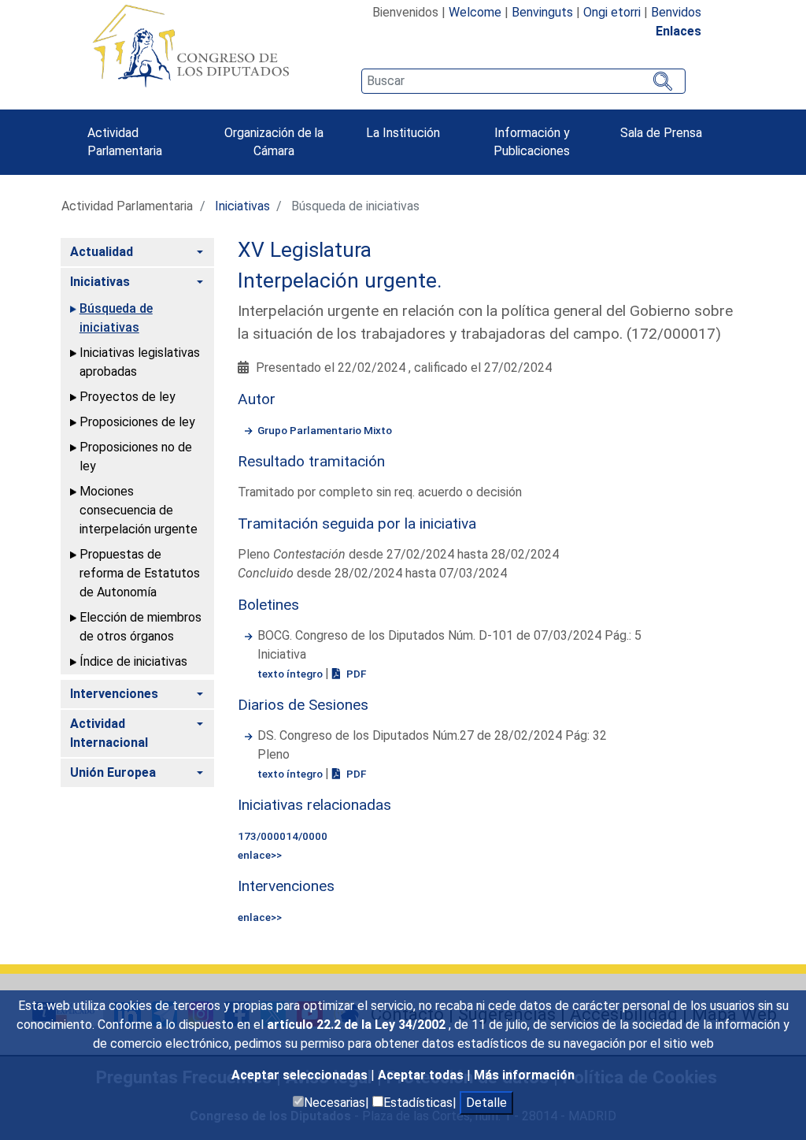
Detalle (486, 1102)
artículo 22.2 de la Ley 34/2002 (358, 1024)
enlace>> (260, 855)
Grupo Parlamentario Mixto (324, 430)
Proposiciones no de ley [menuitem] (135, 456)
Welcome (475, 12)
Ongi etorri (612, 12)
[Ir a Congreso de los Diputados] (190, 46)
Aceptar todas (422, 1075)
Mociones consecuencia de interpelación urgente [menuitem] (138, 510)
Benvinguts (542, 12)
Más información (524, 1075)
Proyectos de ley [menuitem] (127, 396)
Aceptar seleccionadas (301, 1075)
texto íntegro (291, 673)
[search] (523, 81)
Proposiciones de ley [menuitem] (137, 421)
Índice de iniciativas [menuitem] (133, 661)
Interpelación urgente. (340, 280)
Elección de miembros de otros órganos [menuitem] (140, 627)
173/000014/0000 (282, 836)
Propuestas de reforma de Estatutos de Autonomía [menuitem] (139, 573)
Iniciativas (242, 206)
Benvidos (676, 12)
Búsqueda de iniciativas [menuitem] (116, 318)
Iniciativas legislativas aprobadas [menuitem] (139, 362)
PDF (355, 673)
